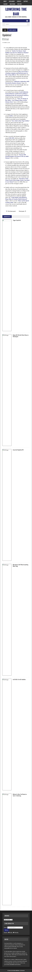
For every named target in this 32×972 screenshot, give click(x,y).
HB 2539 (11, 138)
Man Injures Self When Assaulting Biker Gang (20, 565)
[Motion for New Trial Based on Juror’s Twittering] (6, 904)
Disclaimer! (12, 1)
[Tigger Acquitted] (6, 330)
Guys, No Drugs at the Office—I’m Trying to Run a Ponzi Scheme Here (16, 100)
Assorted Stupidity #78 (18, 450)
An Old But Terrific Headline (19, 679)
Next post (21, 211)
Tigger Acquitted (17, 220)
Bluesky (6, 4)
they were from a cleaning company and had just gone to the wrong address (16, 73)
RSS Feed (19, 4)
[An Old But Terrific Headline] (6, 789)
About (5, 1)
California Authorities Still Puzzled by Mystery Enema (17, 82)
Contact (19, 1)
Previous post (12, 211)
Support (26, 1)
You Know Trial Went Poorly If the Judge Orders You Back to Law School (17, 180)
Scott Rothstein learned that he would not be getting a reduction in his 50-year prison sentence (16, 93)
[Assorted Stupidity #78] (6, 559)
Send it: (6, 932)
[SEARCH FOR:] (16, 24)
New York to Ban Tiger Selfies (20, 121)
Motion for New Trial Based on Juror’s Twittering (20, 795)
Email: (5, 927)
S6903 (11, 116)
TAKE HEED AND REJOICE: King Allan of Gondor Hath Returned (16, 198)
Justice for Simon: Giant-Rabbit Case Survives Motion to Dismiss (16, 51)
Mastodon (12, 4)
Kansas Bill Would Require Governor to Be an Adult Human (17, 156)
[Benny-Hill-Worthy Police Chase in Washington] (6, 445)
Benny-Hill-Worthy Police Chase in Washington (20, 335)
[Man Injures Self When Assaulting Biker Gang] (6, 674)
